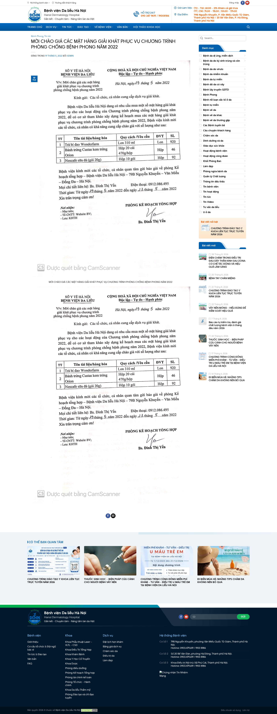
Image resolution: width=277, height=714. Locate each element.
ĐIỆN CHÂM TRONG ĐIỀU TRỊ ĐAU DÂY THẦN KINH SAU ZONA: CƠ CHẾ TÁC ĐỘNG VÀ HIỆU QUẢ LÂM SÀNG (227, 262)
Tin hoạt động (211, 191)
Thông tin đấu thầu (214, 181)
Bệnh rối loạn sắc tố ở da (217, 99)
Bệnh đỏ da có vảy (213, 84)
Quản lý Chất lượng (214, 176)
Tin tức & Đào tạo (36, 654)
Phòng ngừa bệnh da (215, 171)
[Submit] (202, 38)
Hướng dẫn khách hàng (65, 2)
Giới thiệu (32, 641)
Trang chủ (34, 27)
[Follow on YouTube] (247, 3)
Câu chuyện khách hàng (217, 130)
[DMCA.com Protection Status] (89, 710)
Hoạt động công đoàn (215, 156)
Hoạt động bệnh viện (215, 151)
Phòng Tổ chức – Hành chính (77, 683)
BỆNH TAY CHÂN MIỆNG (222, 278)
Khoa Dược (71, 663)
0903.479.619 (186, 648)
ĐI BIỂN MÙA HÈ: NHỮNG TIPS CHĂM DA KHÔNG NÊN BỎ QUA (227, 379)
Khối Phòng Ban (212, 161)
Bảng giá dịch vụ (112, 646)
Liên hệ (246, 710)
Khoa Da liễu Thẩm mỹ (77, 689)
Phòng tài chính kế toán (78, 677)
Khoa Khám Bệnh (75, 654)
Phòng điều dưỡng (75, 668)
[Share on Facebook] (108, 515)
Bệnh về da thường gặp (216, 120)
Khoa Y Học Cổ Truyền (77, 658)
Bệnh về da (209, 110)
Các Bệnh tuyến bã (214, 125)
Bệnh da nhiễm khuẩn (215, 74)
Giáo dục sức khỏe (213, 145)
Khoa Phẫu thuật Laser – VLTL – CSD (78, 643)
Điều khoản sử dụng (231, 710)
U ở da (206, 212)
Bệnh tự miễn (211, 105)
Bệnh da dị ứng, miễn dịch (218, 55)
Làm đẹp (208, 166)
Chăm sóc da (210, 135)
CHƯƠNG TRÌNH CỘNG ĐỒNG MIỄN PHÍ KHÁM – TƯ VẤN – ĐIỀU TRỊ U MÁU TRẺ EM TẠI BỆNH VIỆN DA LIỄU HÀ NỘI (227, 361)
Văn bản (122, 27)
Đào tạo (83, 27)
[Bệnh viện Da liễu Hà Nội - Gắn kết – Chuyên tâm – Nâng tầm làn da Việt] (34, 14)
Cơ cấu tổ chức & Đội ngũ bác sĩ (41, 648)
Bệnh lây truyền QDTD (216, 89)
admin (70, 55)
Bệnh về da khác (212, 115)
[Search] (248, 27)
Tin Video (208, 202)
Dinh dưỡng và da (213, 140)
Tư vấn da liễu (211, 207)
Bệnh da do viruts (213, 69)
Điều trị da (108, 655)
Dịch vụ (51, 27)
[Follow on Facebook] (243, 3)
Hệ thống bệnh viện (39, 2)
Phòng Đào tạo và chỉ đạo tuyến (79, 696)
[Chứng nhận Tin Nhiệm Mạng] (175, 675)
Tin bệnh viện (210, 186)
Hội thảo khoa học (146, 27)
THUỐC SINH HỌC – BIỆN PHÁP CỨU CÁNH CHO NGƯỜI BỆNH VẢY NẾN (226, 342)
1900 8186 (200, 648)
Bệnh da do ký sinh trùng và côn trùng (221, 62)
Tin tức (67, 27)
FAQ (29, 663)
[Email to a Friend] (113, 515)
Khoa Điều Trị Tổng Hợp (78, 649)
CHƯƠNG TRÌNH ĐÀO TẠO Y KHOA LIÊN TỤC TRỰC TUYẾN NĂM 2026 (227, 231)
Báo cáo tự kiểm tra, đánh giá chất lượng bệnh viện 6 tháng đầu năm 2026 (225, 325)
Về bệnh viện (102, 27)
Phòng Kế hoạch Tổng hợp (80, 672)
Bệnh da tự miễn (212, 79)
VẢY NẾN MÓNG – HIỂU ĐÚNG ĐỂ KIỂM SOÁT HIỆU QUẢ (227, 309)
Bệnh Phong (37, 36)
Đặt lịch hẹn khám (113, 641)
